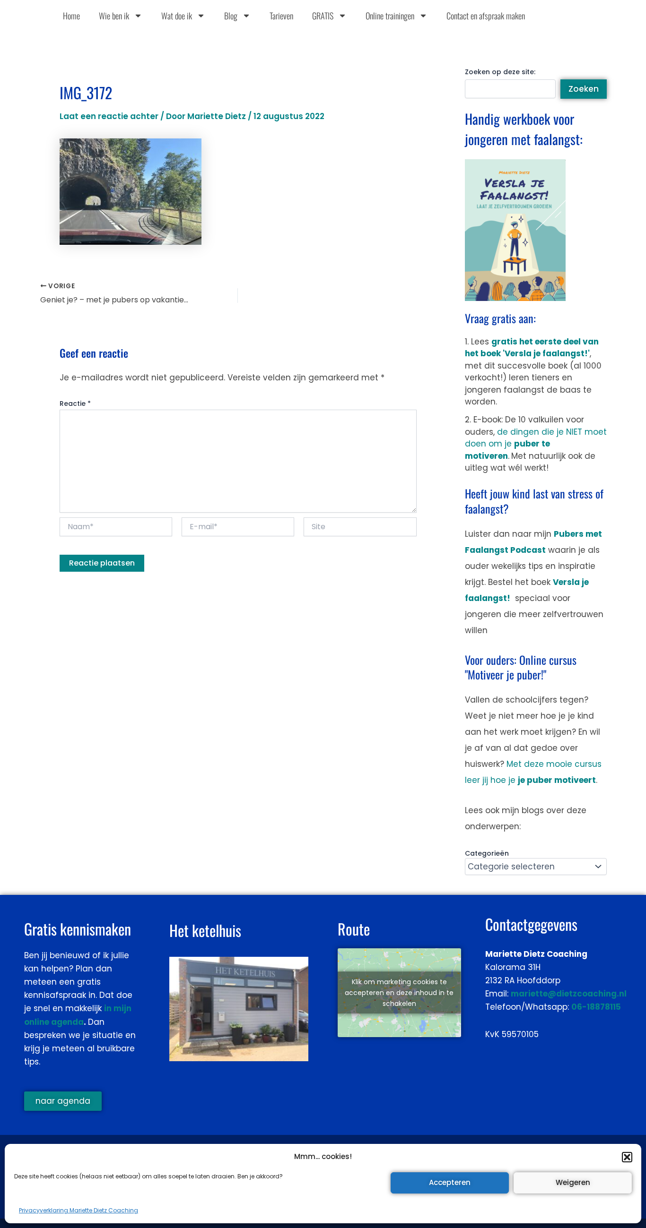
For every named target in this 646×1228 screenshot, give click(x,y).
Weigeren (573, 1182)
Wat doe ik (176, 15)
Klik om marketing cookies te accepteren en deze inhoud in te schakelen (399, 992)
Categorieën (487, 853)
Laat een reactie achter (109, 116)
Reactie (75, 403)
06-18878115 (596, 1007)
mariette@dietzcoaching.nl (569, 993)
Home (71, 15)
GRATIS (322, 15)
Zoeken (583, 88)
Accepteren (450, 1182)
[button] (627, 1157)
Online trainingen (390, 15)
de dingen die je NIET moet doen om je (536, 444)
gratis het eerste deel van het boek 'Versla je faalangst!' (532, 348)
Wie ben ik (114, 15)
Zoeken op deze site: (500, 72)
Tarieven (281, 15)
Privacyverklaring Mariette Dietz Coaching (78, 1210)
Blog (230, 15)
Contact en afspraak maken (485, 15)
